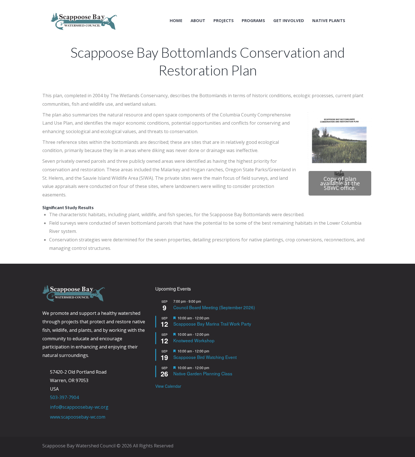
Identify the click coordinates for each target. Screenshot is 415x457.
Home (176, 20)
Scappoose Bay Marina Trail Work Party (212, 323)
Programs (253, 20)
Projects (223, 20)
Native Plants (328, 20)
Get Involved (288, 20)
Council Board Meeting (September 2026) (214, 307)
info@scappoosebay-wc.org (79, 407)
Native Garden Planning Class (202, 373)
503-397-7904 (64, 397)
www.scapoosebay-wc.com (77, 417)
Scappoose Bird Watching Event (205, 357)
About (198, 20)
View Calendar (168, 386)
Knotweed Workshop (194, 340)
